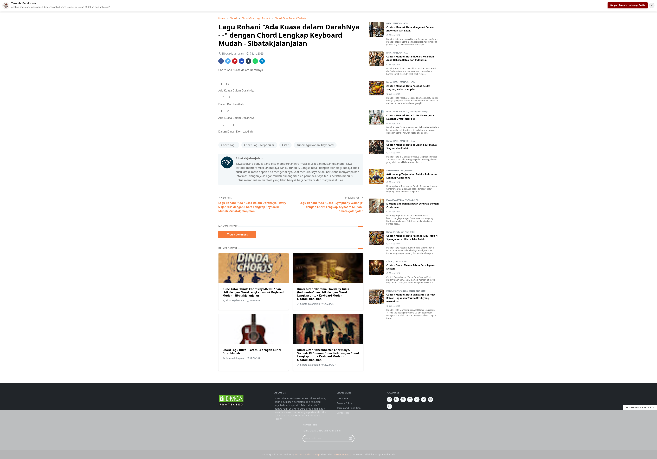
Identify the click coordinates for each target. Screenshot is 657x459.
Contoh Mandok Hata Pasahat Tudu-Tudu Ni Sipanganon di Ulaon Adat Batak (412, 237)
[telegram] (389, 399)
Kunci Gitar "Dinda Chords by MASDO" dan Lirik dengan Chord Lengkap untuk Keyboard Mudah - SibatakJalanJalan (253, 292)
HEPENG (409, 170)
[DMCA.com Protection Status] (231, 400)
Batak (389, 82)
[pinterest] (403, 399)
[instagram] (430, 399)
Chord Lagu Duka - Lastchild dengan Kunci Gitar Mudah (252, 351)
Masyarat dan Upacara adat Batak (409, 290)
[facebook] (417, 399)
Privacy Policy (344, 403)
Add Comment (239, 234)
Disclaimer (343, 398)
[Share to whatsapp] (255, 61)
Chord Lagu (228, 145)
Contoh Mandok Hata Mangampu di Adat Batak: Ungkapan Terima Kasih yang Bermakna (410, 298)
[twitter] (423, 399)
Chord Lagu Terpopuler (259, 145)
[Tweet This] (228, 61)
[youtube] (410, 399)
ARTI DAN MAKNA (395, 170)
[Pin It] (234, 61)
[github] (389, 406)
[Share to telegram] (262, 61)
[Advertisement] (328, 434)
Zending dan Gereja (418, 111)
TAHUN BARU (401, 261)
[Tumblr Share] (248, 61)
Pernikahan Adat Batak (404, 232)
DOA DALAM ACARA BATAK (405, 199)
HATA (389, 23)
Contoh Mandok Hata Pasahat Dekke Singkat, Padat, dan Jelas (408, 87)
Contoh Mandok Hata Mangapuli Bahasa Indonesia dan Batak (410, 28)
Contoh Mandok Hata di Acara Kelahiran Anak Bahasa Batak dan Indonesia (410, 58)
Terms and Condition (349, 408)
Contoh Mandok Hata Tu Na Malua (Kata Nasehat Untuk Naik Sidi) (410, 117)
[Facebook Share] (221, 61)
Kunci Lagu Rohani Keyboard (315, 145)
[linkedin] (396, 399)
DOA (388, 199)
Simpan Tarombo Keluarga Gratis (627, 5)
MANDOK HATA (400, 23)
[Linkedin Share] (241, 61)
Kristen (390, 261)
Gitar (285, 145)
